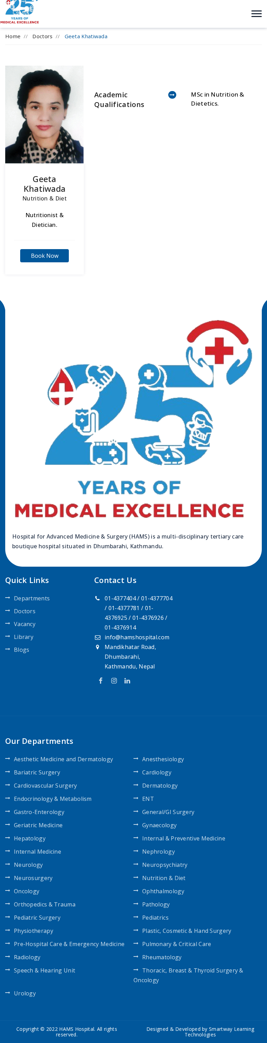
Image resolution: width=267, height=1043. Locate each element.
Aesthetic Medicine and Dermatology (63, 759)
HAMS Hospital (76, 1029)
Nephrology (158, 851)
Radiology (27, 957)
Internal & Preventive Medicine (183, 838)
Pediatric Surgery (37, 917)
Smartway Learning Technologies (219, 1032)
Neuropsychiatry (165, 865)
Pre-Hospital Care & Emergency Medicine (69, 944)
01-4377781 (124, 608)
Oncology (26, 891)
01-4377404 (120, 598)
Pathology (156, 904)
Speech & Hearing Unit (44, 970)
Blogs (22, 650)
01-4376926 (148, 618)
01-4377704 (156, 598)
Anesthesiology (163, 759)
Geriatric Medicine (38, 825)
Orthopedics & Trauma (44, 904)
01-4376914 (120, 627)
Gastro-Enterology (39, 812)
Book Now (44, 256)
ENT (148, 799)
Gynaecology (159, 825)
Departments (32, 598)
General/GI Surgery (168, 812)
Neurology (28, 865)
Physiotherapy (33, 931)
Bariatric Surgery (37, 772)
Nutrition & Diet (44, 198)
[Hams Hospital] (20, 6)
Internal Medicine (37, 851)
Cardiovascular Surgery (45, 785)
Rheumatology (162, 957)
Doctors (42, 36)
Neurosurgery (33, 878)
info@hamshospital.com (137, 637)
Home (13, 36)
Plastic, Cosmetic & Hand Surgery (187, 931)
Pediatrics (155, 917)
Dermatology (160, 785)
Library (23, 637)
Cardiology (156, 772)
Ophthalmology (163, 891)
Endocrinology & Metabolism (53, 799)
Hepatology (30, 838)
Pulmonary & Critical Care (176, 944)
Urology (25, 993)
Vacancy (24, 624)
